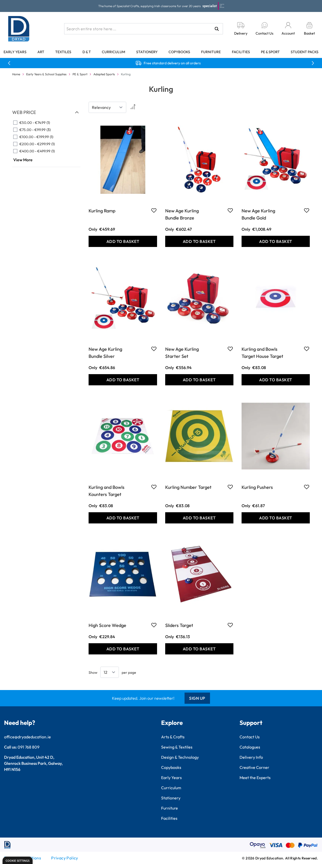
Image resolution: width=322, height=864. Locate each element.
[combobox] (143, 28)
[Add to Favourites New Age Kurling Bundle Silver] (154, 349)
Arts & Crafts (173, 736)
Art (40, 52)
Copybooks (179, 52)
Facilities (241, 52)
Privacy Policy (64, 857)
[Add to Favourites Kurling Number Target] (230, 487)
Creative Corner (254, 767)
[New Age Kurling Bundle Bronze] (199, 159)
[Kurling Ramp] (123, 159)
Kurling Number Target (188, 487)
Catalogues (250, 747)
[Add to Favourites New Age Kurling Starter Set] (230, 349)
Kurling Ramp (102, 211)
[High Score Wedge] (123, 574)
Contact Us (250, 736)
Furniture (211, 52)
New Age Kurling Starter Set (182, 352)
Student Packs (304, 52)
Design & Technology (180, 757)
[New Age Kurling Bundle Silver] (123, 297)
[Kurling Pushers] (276, 436)
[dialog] (18, 860)
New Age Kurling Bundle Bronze (182, 214)
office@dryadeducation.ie (27, 736)
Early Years (15, 52)
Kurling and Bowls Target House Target (262, 352)
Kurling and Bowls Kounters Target (106, 490)
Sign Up (197, 698)
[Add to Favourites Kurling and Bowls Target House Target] (306, 349)
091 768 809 (28, 747)
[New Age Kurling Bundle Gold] (276, 159)
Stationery (147, 52)
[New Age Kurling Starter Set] (199, 297)
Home (16, 74)
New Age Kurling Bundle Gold (258, 214)
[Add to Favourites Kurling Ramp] (154, 210)
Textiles (63, 52)
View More (23, 159)
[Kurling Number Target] (199, 436)
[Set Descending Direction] (132, 107)
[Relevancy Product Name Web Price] (107, 107)
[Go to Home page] (19, 28)
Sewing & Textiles (176, 747)
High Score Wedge (107, 625)
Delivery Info (251, 757)
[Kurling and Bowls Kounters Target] (123, 436)
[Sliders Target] (199, 574)
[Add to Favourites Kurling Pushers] (306, 487)
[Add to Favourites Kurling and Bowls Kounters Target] (154, 487)
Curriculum (113, 52)
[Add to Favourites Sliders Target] (230, 625)
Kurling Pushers (257, 487)
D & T (86, 52)
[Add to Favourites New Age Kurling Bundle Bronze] (230, 210)
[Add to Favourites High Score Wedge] (154, 625)
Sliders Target (179, 625)
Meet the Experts (255, 777)
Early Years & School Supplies (46, 74)
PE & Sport (270, 52)
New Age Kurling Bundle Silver (105, 352)
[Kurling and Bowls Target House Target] (276, 297)
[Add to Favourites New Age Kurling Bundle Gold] (306, 210)
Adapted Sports (104, 74)
